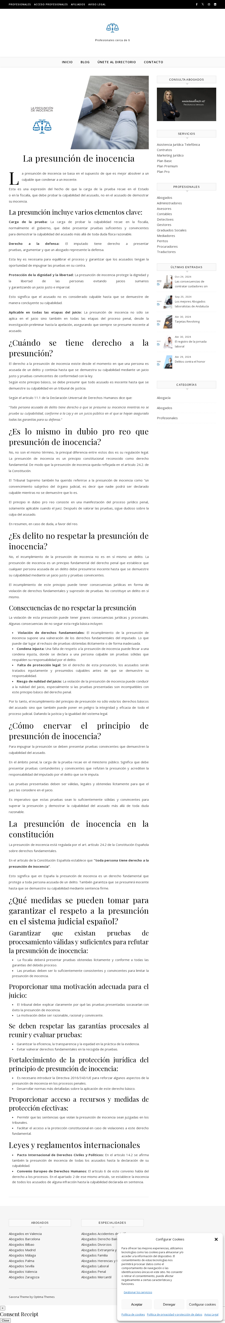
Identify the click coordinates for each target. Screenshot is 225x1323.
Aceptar (136, 1304)
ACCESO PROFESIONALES (51, 4)
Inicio (67, 62)
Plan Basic (164, 161)
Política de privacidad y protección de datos (174, 1314)
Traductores (166, 251)
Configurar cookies (202, 1304)
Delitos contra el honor (190, 362)
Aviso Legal (211, 1314)
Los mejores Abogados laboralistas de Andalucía (192, 303)
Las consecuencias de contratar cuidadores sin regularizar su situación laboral (191, 284)
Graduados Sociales (172, 230)
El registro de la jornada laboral (191, 344)
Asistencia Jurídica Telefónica (178, 144)
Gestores (164, 224)
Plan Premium (167, 166)
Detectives (165, 219)
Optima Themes (44, 1297)
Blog (85, 62)
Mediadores (166, 235)
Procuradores (167, 246)
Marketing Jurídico (170, 155)
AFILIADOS (78, 4)
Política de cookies (133, 1314)
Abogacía (164, 397)
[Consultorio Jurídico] (112, 28)
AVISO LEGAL (97, 4)
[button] (216, 1239)
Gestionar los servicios (138, 1292)
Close (5, 1320)
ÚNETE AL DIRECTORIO (117, 62)
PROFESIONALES (20, 4)
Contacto (153, 62)
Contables (164, 214)
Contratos (164, 150)
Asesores (164, 208)
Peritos (162, 241)
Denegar (169, 1304)
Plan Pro (163, 171)
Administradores (169, 203)
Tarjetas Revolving (187, 321)
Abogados (164, 197)
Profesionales (167, 418)
